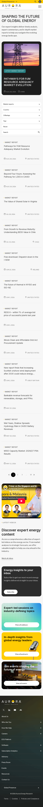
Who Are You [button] (6, 722)
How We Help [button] (7, 728)
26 (31, 475)
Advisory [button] (5, 757)
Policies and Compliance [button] (30, 799)
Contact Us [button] (6, 780)
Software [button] (5, 745)
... (26, 475)
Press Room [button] (6, 762)
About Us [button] (5, 716)
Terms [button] (6, 799)
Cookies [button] (15, 799)
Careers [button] (4, 734)
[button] (9, 1)
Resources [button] (5, 774)
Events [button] (4, 768)
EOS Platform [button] (6, 739)
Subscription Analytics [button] (10, 751)
